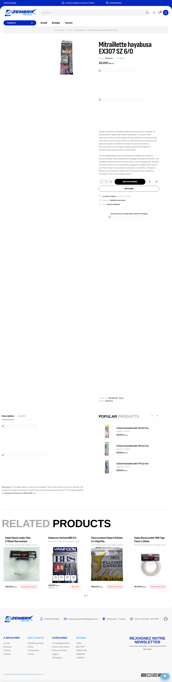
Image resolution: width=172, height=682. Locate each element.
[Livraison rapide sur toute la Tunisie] (55, 3)
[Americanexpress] (154, 675)
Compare (156, 182)
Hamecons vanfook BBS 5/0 (62, 538)
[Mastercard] (149, 675)
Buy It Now (129, 189)
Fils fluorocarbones (16, 545)
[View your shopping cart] (165, 12)
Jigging (119, 431)
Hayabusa (109, 58)
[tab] (8, 416)
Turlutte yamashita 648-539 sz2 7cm (132, 445)
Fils (6, 545)
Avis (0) (21, 416)
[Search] (147, 13)
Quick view (35, 560)
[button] (152, 415)
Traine (70, 30)
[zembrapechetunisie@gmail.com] (99, 3)
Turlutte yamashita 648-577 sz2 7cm (132, 463)
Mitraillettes (80, 30)
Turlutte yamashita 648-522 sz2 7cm (132, 428)
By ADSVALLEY (23, 674)
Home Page (59, 30)
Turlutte (126, 431)
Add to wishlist (149, 182)
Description (8, 416)
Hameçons (52, 541)
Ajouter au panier (130, 182)
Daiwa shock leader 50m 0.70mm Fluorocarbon (17, 539)
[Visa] (143, 675)
